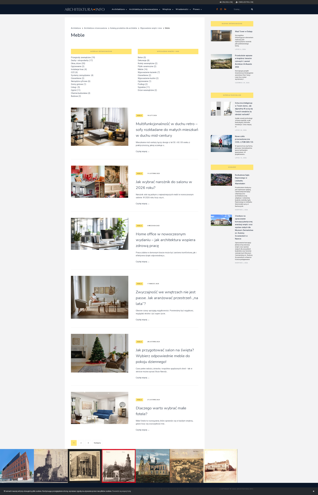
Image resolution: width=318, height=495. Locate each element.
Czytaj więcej (143, 151)
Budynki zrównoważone (232, 24)
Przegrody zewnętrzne (83, 57)
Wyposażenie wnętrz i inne (151, 28)
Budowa (76, 96)
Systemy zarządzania (82, 75)
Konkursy (232, 167)
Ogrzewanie (77, 66)
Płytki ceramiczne (147, 66)
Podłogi (143, 84)
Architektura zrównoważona (144, 9)
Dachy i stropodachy (82, 60)
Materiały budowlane (232, 95)
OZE (74, 72)
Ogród (75, 90)
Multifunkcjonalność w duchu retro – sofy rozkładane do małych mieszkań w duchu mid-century (167, 129)
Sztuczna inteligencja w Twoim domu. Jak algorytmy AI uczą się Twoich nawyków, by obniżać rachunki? (244, 109)
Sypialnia (144, 87)
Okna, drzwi (78, 63)
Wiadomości (182, 9)
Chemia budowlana (80, 93)
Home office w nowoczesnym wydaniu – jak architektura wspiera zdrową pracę (165, 239)
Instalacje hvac (79, 69)
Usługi (75, 87)
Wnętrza (167, 9)
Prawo (196, 9)
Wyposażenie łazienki (149, 72)
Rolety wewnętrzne (147, 63)
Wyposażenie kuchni (148, 78)
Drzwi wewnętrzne (147, 90)
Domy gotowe (78, 84)
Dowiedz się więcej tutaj (121, 491)
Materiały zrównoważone (101, 51)
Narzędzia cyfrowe (80, 81)
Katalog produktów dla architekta (123, 28)
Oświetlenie (77, 78)
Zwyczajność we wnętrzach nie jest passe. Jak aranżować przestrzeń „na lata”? (167, 297)
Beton (142, 57)
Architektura (118, 9)
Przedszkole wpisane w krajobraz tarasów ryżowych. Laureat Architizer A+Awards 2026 (243, 61)
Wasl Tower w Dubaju (243, 31)
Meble (142, 69)
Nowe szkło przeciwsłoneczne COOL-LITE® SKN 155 (244, 139)
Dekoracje (143, 60)
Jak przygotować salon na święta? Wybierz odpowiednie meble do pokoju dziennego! (165, 355)
